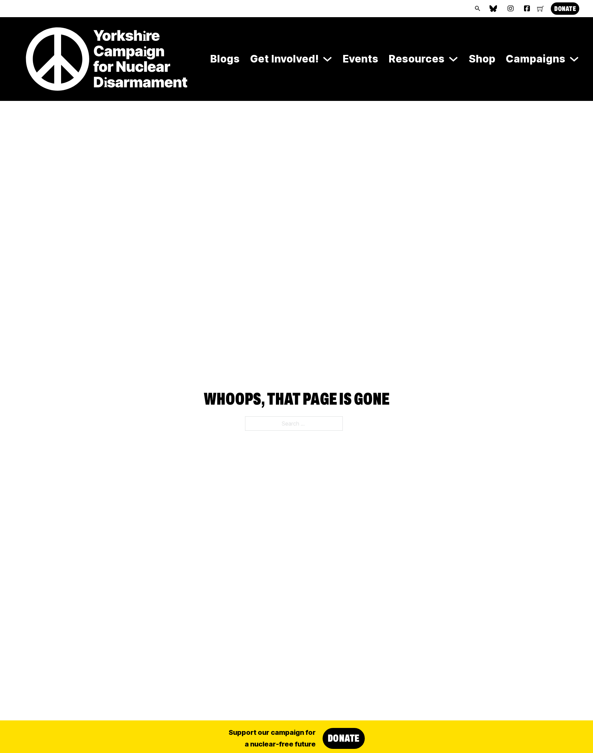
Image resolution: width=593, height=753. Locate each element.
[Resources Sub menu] (453, 59)
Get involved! (284, 59)
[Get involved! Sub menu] (327, 59)
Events (361, 59)
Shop (482, 59)
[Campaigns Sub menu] (574, 59)
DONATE (565, 8)
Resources (417, 59)
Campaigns (536, 59)
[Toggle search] (477, 8)
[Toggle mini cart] (540, 8)
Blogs (225, 59)
